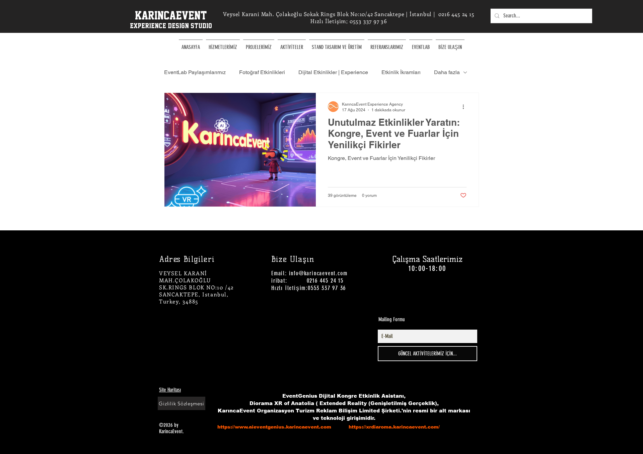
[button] (291, 44)
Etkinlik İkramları (401, 72)
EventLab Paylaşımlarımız (195, 72)
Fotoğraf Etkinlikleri (262, 72)
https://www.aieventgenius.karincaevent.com (274, 427)
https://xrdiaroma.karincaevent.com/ (394, 427)
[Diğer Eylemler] (465, 107)
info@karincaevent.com (318, 273)
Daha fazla (447, 72)
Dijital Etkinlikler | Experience (333, 72)
